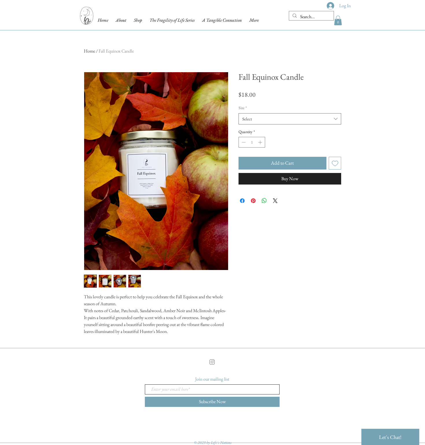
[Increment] (260, 142)
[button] (338, 20)
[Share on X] (275, 200)
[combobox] (290, 118)
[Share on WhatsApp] (264, 200)
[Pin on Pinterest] (253, 200)
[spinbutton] (252, 142)
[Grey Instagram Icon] (212, 362)
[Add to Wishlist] (335, 163)
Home (89, 51)
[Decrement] (243, 142)
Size (243, 107)
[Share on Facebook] (242, 200)
